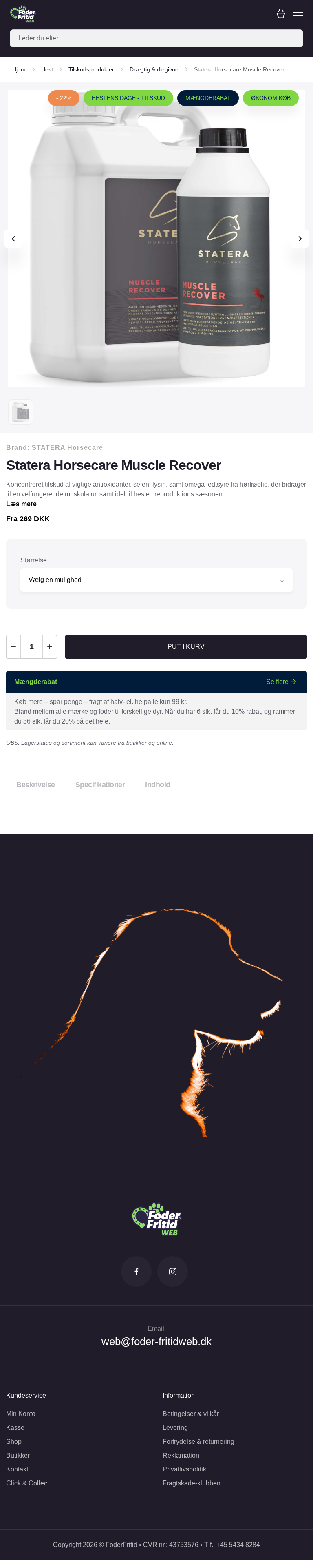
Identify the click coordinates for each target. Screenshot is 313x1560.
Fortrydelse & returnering (198, 1441)
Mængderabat (208, 98)
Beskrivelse (35, 785)
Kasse (15, 1427)
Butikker (18, 1455)
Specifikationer (100, 785)
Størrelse (33, 560)
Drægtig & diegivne (154, 69)
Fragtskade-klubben (191, 1483)
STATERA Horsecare (67, 447)
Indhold (157, 785)
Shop (14, 1441)
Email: (157, 1328)
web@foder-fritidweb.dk (156, 1341)
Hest (47, 69)
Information (179, 1395)
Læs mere (21, 503)
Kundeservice (26, 1395)
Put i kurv (186, 646)
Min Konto (20, 1413)
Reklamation (181, 1455)
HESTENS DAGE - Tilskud (128, 98)
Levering (175, 1427)
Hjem (19, 69)
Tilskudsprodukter (91, 69)
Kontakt (17, 1469)
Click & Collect (27, 1483)
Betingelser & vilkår (191, 1413)
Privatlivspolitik (184, 1469)
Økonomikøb (271, 98)
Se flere (277, 681)
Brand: (54, 447)
